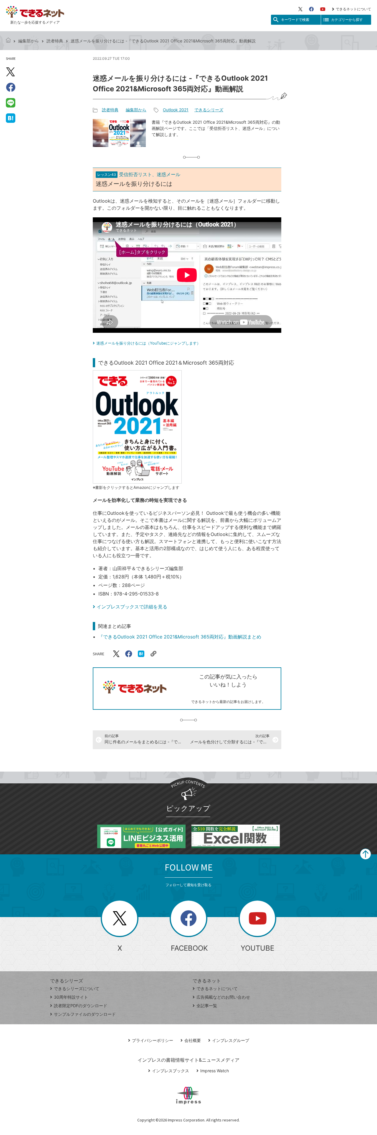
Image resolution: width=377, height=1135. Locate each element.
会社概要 (192, 1040)
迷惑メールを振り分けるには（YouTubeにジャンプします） (148, 343)
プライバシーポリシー (152, 1040)
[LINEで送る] (10, 102)
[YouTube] (322, 9)
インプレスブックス (170, 1070)
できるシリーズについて (76, 988)
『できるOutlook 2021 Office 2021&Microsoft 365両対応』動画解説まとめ (179, 637)
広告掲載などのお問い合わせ (223, 997)
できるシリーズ (208, 109)
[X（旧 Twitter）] (300, 9)
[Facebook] (311, 9)
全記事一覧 (206, 1005)
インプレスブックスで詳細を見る (132, 607)
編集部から (28, 40)
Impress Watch (214, 1070)
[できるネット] (8, 41)
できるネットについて (353, 9)
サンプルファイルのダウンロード (85, 1014)
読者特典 (55, 40)
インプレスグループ (230, 1040)
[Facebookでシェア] (10, 87)
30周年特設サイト (71, 997)
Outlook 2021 (175, 109)
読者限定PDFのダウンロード (80, 1005)
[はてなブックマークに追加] (10, 118)
